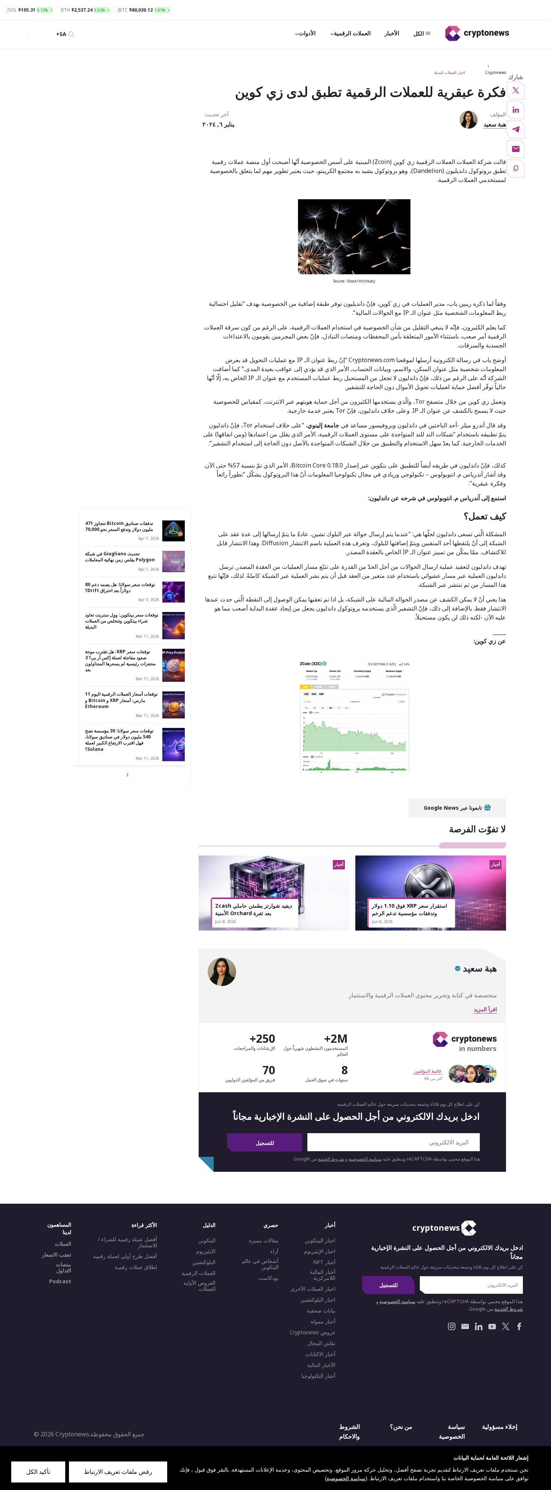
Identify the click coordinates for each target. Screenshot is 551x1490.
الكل (418, 33)
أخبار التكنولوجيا (318, 1376)
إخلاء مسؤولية (499, 1426)
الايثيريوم (206, 1251)
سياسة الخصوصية (365, 1159)
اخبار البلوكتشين (317, 1300)
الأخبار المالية (321, 1365)
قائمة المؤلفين (427, 1071)
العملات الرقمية (352, 33)
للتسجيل (265, 1142)
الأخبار (392, 33)
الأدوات (307, 33)
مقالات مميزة (263, 1240)
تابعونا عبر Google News (454, 807)
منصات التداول (63, 1267)
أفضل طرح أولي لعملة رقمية (125, 1256)
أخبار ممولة (322, 1322)
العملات (63, 1244)
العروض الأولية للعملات (199, 1286)
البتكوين (207, 1240)
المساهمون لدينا (59, 1228)
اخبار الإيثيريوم (319, 1251)
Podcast (60, 1281)
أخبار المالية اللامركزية (322, 1275)
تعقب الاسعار (56, 1255)
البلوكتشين (204, 1262)
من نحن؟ (401, 1426)
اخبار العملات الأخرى (312, 1289)
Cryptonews (495, 72)
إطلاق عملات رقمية (136, 1267)
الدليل (209, 1224)
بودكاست (268, 1278)
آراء (274, 1251)
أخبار (330, 1224)
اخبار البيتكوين (320, 1240)
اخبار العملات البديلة (449, 72)
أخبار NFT (324, 1262)
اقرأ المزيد (485, 1009)
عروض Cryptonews (312, 1332)
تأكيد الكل (38, 1471)
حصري (271, 1224)
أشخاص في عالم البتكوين (260, 1264)
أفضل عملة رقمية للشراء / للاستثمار (127, 1242)
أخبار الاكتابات (320, 1354)
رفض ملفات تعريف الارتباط (118, 1471)
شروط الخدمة (331, 1159)
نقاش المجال (321, 1343)
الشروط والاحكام (349, 1431)
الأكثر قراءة (144, 1224)
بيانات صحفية (321, 1311)
